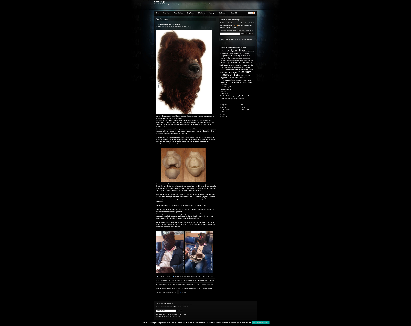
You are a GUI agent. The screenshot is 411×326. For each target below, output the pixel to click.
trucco (238, 77)
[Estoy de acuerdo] (408, 323)
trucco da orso (172, 292)
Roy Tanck (242, 96)
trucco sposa (231, 82)
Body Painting (190, 13)
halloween (229, 60)
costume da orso (195, 276)
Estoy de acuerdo (261, 323)
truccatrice (241, 75)
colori (238, 53)
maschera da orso (171, 284)
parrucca (222, 69)
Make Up (211, 13)
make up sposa (240, 67)
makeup (250, 60)
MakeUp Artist (240, 63)
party (227, 70)
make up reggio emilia (228, 67)
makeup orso (205, 280)
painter (247, 67)
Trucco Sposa (166, 13)
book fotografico (224, 53)
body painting (249, 51)
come (243, 53)
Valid (245, 110)
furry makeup (190, 280)
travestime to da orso (195, 288)
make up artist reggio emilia (241, 65)
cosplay (223, 56)
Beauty (222, 85)
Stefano (159, 26)
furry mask (198, 280)
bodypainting (235, 50)
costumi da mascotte (207, 276)
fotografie (223, 60)
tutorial (250, 82)
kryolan (234, 60)
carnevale (232, 53)
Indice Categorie (222, 13)
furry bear (174, 280)
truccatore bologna (241, 70)
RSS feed (235, 25)
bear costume (179, 276)
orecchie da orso (175, 288)
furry (170, 280)
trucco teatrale (242, 82)
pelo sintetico (184, 288)
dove (228, 56)
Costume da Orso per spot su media (167, 24)
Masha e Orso (166, 288)
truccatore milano (207, 288)
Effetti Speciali (201, 13)
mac (238, 60)
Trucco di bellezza (178, 13)
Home (157, 13)
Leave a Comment (164, 276)
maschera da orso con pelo (185, 284)
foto (244, 58)
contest (247, 53)
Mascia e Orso (208, 284)
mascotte (158, 288)
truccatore (232, 70)
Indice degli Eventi (234, 13)
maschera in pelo (199, 284)
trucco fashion (238, 80)
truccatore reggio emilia (236, 73)
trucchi (232, 78)
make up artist (227, 62)
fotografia (247, 58)
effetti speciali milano (162, 280)
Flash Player (233, 98)
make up (243, 60)
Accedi (243, 107)
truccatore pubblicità (162, 292)
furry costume (182, 280)
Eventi (187, 26)
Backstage (159, 1)
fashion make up (238, 58)
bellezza (223, 51)
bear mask (187, 276)
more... (184, 292)
